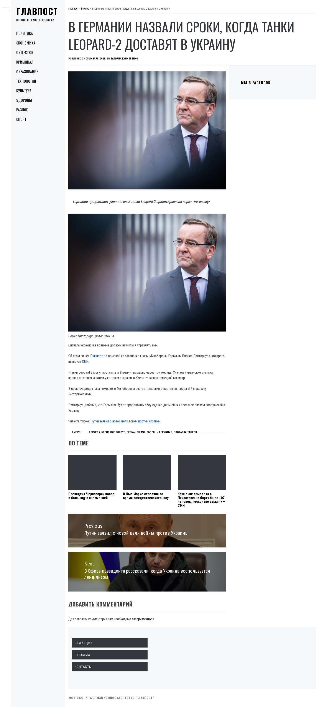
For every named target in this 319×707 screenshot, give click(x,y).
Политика (24, 33)
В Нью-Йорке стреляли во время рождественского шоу (146, 496)
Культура (23, 90)
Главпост (37, 11)
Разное (22, 109)
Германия (133, 432)
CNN (85, 361)
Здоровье (24, 100)
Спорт (21, 119)
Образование (27, 71)
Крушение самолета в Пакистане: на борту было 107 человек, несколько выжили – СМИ (201, 500)
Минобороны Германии (156, 432)
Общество (24, 52)
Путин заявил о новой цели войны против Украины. (125, 421)
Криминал (24, 62)
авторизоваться (143, 619)
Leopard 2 (94, 432)
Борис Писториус (113, 432)
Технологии (26, 81)
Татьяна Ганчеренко (124, 58)
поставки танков (185, 432)
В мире (75, 432)
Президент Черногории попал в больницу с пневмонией (91, 496)
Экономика (25, 43)
